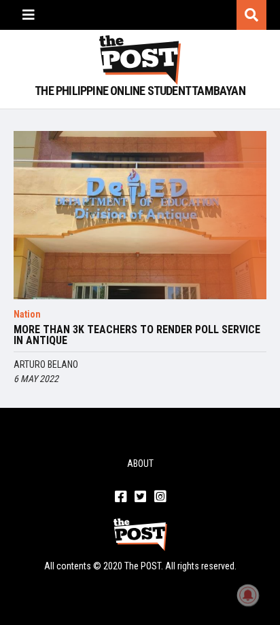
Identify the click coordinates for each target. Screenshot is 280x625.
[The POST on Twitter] (140, 497)
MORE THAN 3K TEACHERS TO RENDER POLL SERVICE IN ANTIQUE (137, 335)
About (140, 463)
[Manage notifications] (248, 595)
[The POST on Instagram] (160, 497)
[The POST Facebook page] (120, 497)
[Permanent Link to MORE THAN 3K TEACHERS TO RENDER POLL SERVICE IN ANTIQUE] (140, 215)
